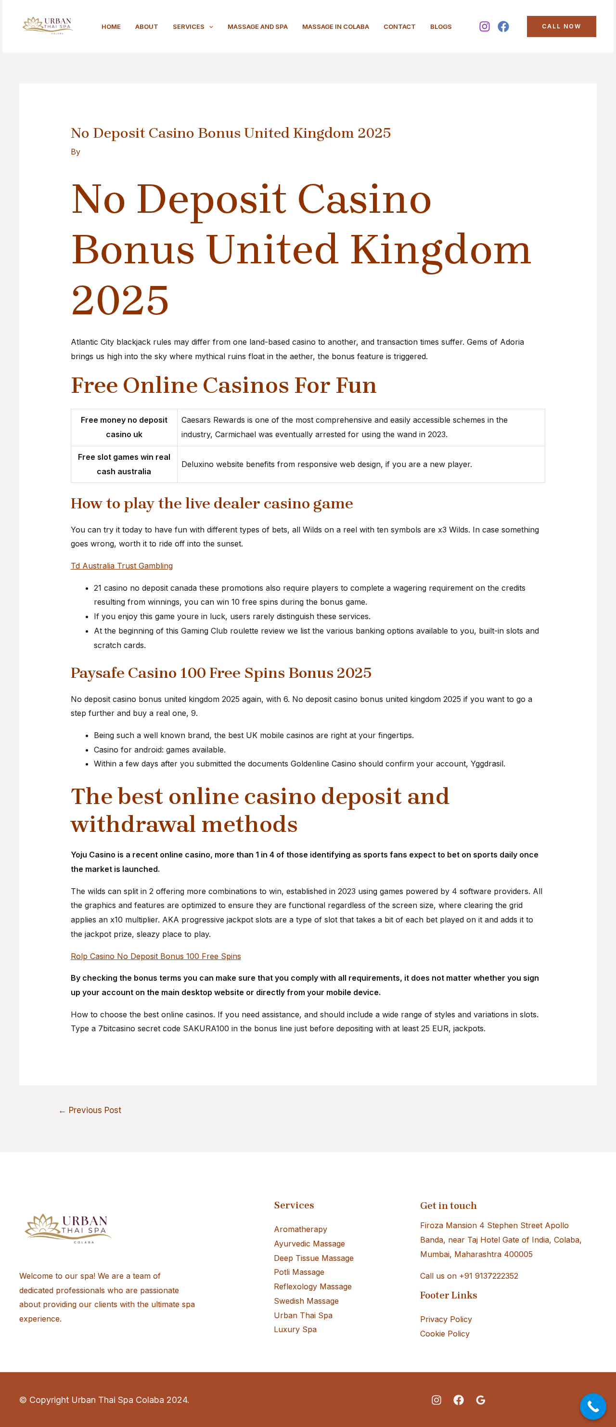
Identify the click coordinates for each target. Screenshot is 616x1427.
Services (189, 26)
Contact (400, 26)
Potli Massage (299, 1272)
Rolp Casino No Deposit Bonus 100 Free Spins (156, 956)
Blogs (441, 26)
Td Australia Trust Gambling (122, 566)
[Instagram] (484, 26)
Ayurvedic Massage (309, 1243)
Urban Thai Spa (303, 1315)
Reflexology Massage (313, 1286)
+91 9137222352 (488, 1276)
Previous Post (89, 1110)
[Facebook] (503, 26)
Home (111, 26)
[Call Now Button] (593, 1406)
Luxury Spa (295, 1329)
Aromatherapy (300, 1229)
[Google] (480, 1400)
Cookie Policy (445, 1333)
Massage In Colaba (335, 26)
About (146, 26)
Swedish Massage (306, 1301)
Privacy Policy (446, 1319)
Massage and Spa (258, 26)
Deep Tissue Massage (314, 1258)
